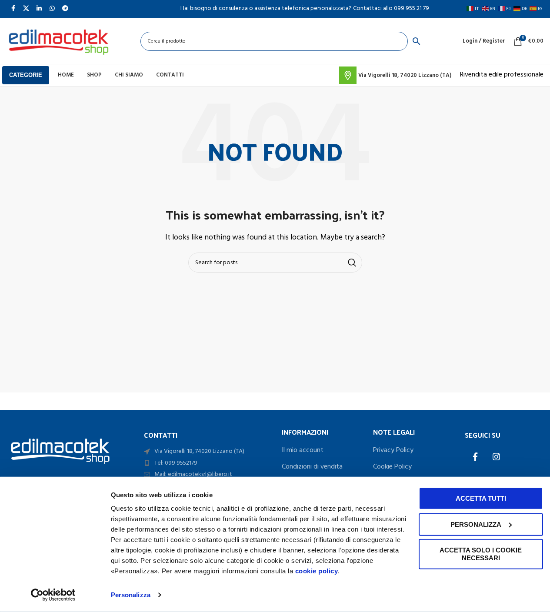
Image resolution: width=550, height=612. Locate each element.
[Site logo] (58, 41)
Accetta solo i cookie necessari (481, 554)
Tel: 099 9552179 (175, 463)
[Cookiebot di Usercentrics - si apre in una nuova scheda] (53, 595)
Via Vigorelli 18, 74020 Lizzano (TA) (199, 451)
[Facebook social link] (475, 457)
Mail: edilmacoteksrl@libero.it (193, 474)
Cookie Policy (392, 467)
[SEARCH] (352, 263)
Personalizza (130, 595)
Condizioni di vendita (312, 467)
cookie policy (316, 571)
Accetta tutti (481, 498)
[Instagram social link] (496, 457)
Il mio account (302, 450)
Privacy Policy (393, 450)
